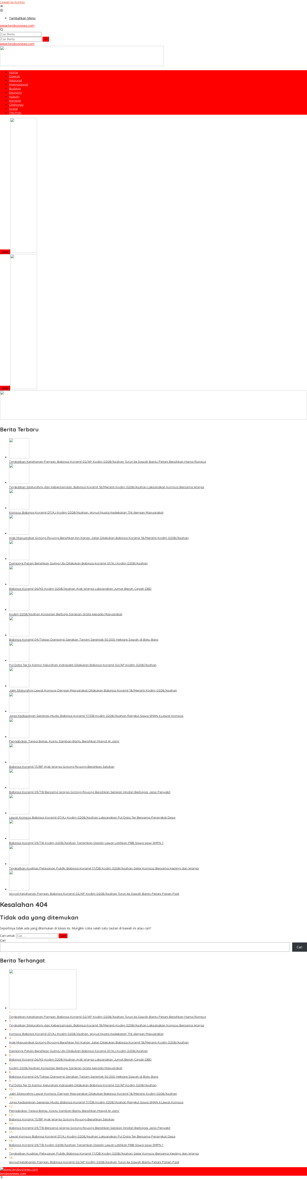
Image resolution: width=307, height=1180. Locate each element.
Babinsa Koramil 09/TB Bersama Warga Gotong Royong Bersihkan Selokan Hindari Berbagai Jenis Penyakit (89, 792)
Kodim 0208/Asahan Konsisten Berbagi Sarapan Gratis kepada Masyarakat (65, 614)
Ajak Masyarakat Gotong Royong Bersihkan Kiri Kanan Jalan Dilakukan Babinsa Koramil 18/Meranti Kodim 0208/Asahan (99, 538)
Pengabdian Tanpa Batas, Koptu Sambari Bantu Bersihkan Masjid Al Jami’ (64, 741)
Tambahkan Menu (22, 18)
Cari (3, 940)
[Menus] (1, 6)
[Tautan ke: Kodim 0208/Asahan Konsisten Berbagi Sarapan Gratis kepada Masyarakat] (19, 610)
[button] (45, 39)
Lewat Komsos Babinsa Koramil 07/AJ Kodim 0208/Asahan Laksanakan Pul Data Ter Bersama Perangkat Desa (92, 817)
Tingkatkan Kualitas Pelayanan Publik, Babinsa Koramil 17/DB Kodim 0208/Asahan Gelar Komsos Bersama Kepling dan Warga (104, 868)
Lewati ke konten (12, 2)
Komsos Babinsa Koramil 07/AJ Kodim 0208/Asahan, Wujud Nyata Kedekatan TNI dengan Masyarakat (86, 512)
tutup (5, 251)
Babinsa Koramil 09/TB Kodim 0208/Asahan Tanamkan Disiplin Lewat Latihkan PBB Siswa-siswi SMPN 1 (86, 843)
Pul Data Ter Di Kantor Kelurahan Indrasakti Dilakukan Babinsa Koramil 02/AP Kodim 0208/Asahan (82, 665)
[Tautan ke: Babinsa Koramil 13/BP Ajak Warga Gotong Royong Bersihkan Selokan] (19, 762)
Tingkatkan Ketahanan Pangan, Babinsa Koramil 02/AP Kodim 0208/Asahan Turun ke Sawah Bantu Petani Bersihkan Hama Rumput (107, 462)
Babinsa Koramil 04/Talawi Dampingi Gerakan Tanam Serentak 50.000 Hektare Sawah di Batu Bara (83, 639)
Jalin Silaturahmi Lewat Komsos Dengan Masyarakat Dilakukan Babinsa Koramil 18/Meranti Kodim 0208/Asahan (93, 690)
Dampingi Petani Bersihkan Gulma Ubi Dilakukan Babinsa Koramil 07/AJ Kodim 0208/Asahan (78, 563)
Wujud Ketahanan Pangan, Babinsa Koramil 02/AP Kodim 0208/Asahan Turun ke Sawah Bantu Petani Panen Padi (94, 894)
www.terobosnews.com (17, 25)
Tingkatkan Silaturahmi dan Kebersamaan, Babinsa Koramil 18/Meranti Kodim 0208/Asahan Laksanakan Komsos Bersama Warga (106, 487)
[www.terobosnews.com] (19, 1169)
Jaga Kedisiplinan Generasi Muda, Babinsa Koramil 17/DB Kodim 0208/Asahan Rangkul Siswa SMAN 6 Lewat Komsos (96, 716)
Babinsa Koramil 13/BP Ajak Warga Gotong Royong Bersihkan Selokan (61, 767)
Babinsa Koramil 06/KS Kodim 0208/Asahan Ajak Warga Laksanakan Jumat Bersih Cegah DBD (80, 589)
